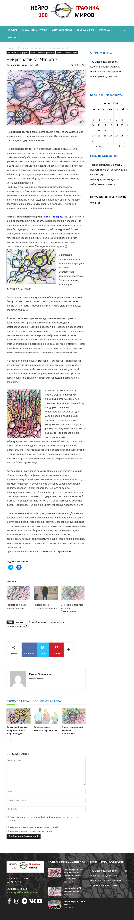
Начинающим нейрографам (42, 53)
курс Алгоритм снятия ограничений (51, 551)
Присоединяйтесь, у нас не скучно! (108, 199)
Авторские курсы (62, 30)
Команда (104, 30)
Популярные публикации (67, 53)
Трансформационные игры (105, 164)
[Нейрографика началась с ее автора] (46, 593)
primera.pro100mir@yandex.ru (22, 892)
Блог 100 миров (85, 30)
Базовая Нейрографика (33, 30)
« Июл (99, 146)
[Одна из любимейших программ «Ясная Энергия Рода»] (19, 716)
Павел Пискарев (52, 216)
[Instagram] (16, 901)
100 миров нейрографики (29, 48)
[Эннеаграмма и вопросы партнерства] (46, 716)
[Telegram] (24, 901)
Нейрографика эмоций (102, 179)
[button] (123, 29)
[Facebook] (9, 901)
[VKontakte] (31, 901)
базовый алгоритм (37, 622)
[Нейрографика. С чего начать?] (54, 904)
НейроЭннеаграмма (101, 184)
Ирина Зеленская (18, 65)
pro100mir (20, 622)
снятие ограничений (17, 626)
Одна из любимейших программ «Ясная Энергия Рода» (18, 730)
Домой (10, 48)
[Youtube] (39, 901)
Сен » (122, 146)
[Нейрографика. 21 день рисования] (18, 593)
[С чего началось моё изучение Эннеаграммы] (73, 593)
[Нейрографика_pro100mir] (67, 13)
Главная (12, 30)
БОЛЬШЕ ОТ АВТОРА (47, 701)
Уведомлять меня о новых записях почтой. (31, 831)
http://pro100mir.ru (36, 679)
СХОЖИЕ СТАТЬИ (18, 701)
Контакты (13, 37)
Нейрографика (57, 622)
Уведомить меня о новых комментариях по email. (34, 827)
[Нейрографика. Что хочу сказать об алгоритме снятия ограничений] (54, 872)
